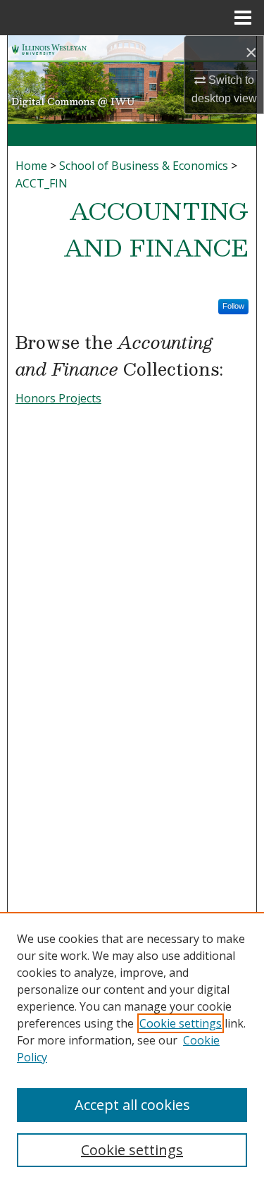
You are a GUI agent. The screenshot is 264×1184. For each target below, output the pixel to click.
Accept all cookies (132, 1104)
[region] (132, 1048)
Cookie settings (180, 1023)
